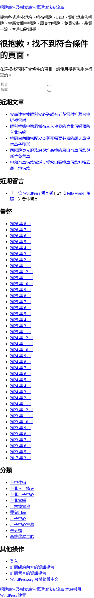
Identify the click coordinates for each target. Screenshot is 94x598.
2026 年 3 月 (20, 254)
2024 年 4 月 (20, 386)
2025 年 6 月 (20, 308)
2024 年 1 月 (20, 404)
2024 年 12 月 (21, 338)
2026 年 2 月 (20, 260)
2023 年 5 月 (20, 452)
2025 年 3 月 (20, 326)
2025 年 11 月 (21, 278)
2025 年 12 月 (21, 272)
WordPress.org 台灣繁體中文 (34, 579)
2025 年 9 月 (20, 290)
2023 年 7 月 (20, 440)
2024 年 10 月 (21, 350)
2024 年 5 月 (20, 380)
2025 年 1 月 (20, 332)
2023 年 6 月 (20, 446)
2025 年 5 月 (20, 314)
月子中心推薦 (22, 524)
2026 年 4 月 (20, 248)
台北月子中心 (22, 494)
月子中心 (18, 518)
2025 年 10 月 (21, 284)
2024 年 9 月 (20, 356)
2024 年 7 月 (20, 368)
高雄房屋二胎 (22, 536)
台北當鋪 (18, 500)
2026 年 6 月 (20, 236)
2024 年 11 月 (21, 344)
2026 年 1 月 (20, 266)
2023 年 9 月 (20, 428)
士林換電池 (20, 506)
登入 (14, 561)
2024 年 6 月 (20, 374)
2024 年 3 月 (20, 392)
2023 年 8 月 (20, 434)
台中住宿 (18, 482)
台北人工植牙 (22, 488)
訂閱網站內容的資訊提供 (32, 567)
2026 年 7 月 (20, 230)
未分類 (16, 530)
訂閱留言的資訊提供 (28, 573)
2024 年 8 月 (20, 362)
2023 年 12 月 (21, 410)
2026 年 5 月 (20, 242)
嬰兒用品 (18, 512)
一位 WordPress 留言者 (33, 193)
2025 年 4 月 (20, 320)
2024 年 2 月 (20, 398)
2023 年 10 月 (21, 422)
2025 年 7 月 (20, 302)
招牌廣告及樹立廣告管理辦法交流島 (32, 7)
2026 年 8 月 (20, 224)
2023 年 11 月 (21, 416)
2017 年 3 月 (20, 458)
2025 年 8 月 (20, 296)
